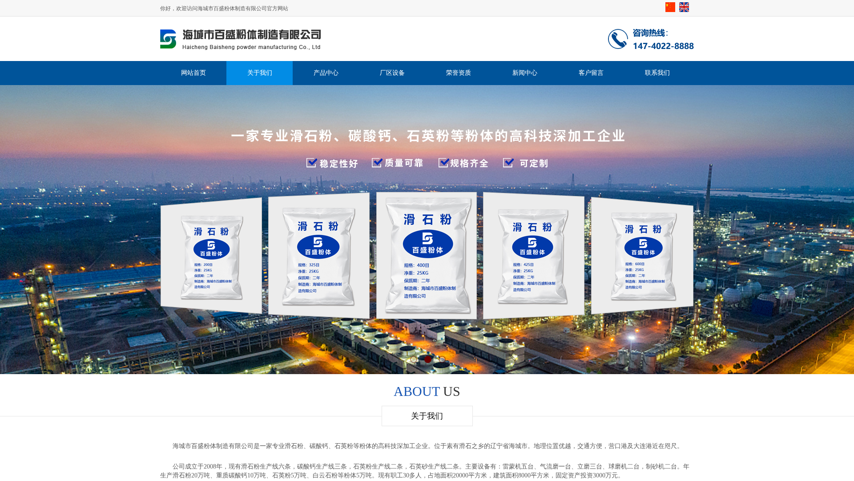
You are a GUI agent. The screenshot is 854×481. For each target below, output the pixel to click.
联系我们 (657, 72)
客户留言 (591, 72)
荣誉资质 (458, 72)
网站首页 (193, 72)
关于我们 (259, 72)
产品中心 (326, 72)
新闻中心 (524, 72)
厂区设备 (392, 72)
